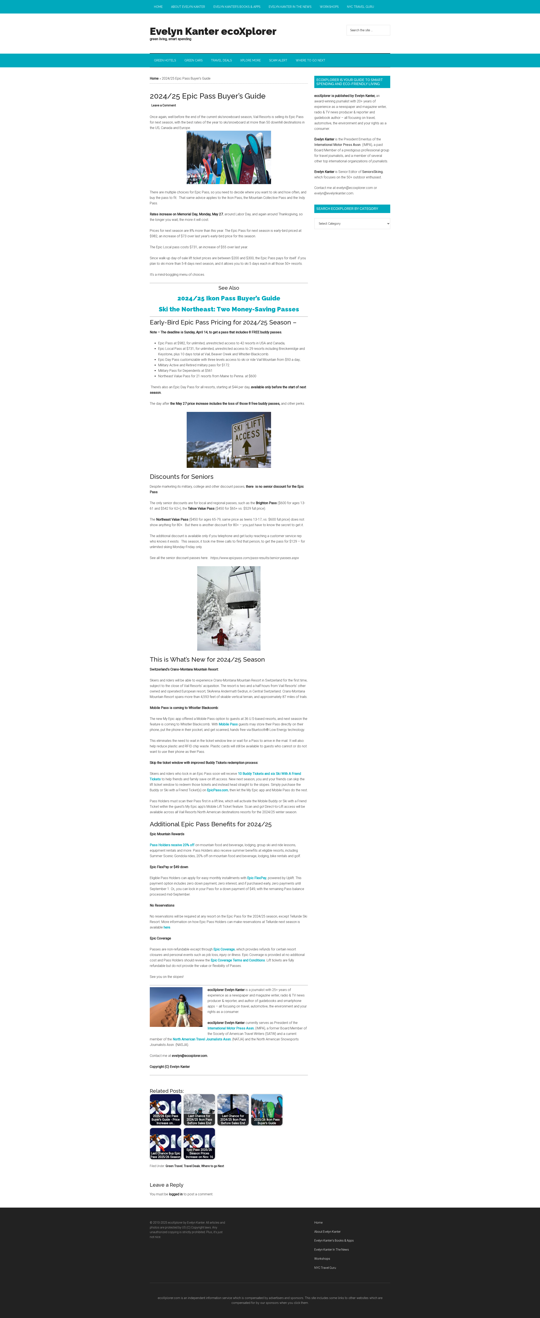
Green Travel (174, 1166)
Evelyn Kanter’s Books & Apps (334, 1240)
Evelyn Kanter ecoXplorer (213, 31)
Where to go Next (212, 1166)
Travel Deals (192, 1166)
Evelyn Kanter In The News (331, 1249)
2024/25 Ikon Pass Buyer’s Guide (228, 298)
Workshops (322, 1258)
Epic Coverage (224, 949)
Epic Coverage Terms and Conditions (238, 960)
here (167, 927)
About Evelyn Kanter (327, 1231)
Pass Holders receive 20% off (172, 845)
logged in (176, 1194)
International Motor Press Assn (337, 145)
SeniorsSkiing (372, 172)
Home (154, 78)
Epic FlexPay (256, 878)
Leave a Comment (163, 105)
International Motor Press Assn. (231, 1028)
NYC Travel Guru (325, 1267)
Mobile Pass (228, 724)
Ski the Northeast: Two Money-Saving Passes (229, 309)
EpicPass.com (217, 790)
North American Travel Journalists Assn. (202, 1039)
